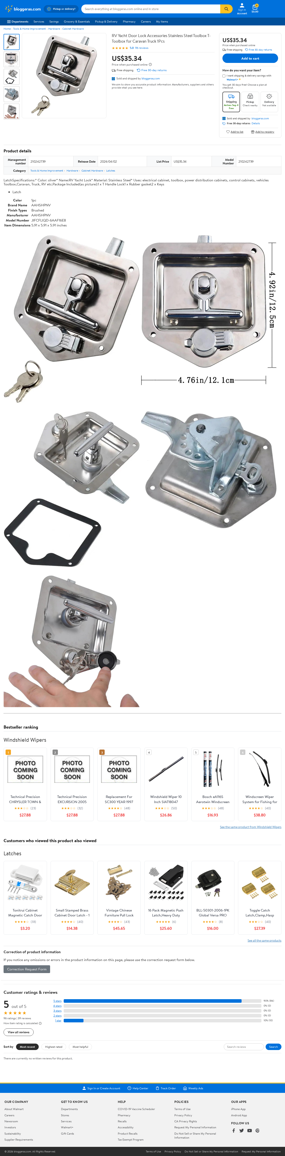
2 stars (57, 1015)
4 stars (57, 1005)
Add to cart (250, 58)
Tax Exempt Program (131, 1139)
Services (39, 21)
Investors (10, 1127)
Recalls (122, 1121)
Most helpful (80, 1047)
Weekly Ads (195, 1088)
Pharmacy (129, 21)
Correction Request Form (27, 969)
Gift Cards (67, 1133)
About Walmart (14, 1109)
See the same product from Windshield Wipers (250, 827)
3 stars (57, 1010)
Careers (146, 21)
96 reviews (141, 48)
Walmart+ (67, 1127)
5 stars (57, 1001)
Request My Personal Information (195, 1127)
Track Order (168, 1088)
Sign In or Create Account (104, 1088)
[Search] (226, 8)
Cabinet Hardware (73, 29)
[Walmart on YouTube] (249, 1131)
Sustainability (12, 1133)
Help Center (140, 1088)
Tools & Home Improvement (29, 29)
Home (7, 29)
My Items (162, 21)
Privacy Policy (183, 1115)
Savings (54, 21)
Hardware (54, 29)
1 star (58, 1020)
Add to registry (264, 132)
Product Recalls (127, 1133)
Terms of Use (182, 1109)
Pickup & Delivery (106, 21)
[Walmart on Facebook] (233, 1131)
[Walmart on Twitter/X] (241, 1131)
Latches (110, 170)
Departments (20, 21)
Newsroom (11, 1121)
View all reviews (18, 1032)
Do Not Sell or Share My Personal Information (211, 1151)
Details (256, 123)
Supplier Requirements (18, 1139)
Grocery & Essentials (77, 21)
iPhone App (238, 1109)
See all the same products (264, 940)
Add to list (237, 132)
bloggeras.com (151, 78)
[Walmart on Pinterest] (257, 1131)
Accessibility (126, 1127)
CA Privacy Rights (185, 1121)
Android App (239, 1115)
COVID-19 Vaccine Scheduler (136, 1109)
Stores (65, 1115)
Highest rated (53, 1047)
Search (273, 1047)
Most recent (27, 1047)
